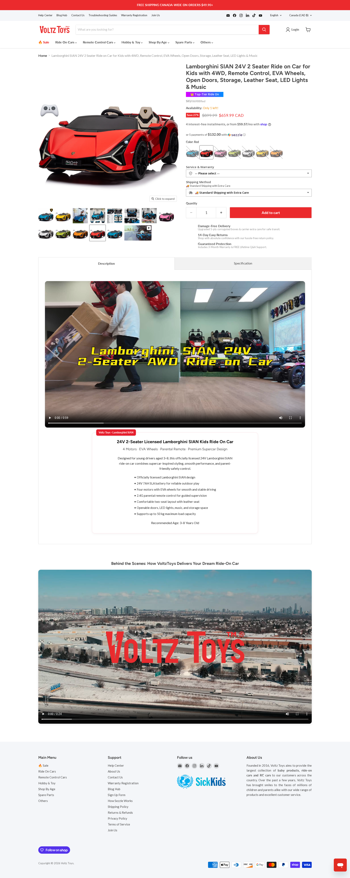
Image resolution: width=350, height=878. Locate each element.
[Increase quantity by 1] (221, 212)
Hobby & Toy (131, 42)
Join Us (155, 15)
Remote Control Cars (98, 42)
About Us (114, 771)
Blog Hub (62, 15)
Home (42, 55)
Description (106, 263)
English (274, 15)
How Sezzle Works (120, 801)
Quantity (191, 203)
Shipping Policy (118, 806)
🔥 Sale (43, 42)
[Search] (264, 29)
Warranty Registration (134, 15)
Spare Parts (184, 42)
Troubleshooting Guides (103, 15)
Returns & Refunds (120, 812)
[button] (249, 135)
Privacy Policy (117, 818)
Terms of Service (119, 824)
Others (206, 42)
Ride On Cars (65, 42)
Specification (243, 263)
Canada (298, 15)
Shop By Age (158, 42)
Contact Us (77, 15)
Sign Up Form (116, 795)
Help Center (45, 15)
